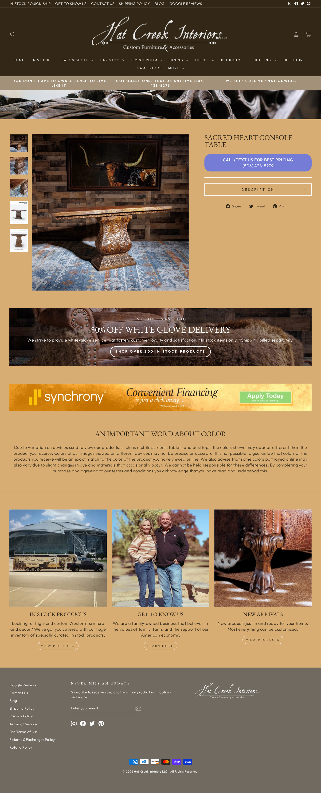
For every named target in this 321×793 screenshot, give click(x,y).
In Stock (41, 60)
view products (263, 639)
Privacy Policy (21, 716)
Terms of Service (23, 724)
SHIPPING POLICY (134, 3)
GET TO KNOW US (70, 3)
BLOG (160, 3)
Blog (13, 700)
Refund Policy (20, 747)
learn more (160, 646)
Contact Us (18, 693)
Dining (177, 60)
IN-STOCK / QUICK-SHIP (30, 3)
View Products (58, 646)
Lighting (263, 60)
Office (203, 60)
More (174, 68)
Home (19, 60)
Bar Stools (112, 60)
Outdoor (293, 60)
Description (258, 189)
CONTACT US (102, 3)
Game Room (149, 68)
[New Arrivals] (263, 558)
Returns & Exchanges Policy (32, 739)
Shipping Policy (22, 708)
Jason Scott (76, 60)
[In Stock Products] (58, 558)
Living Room (145, 60)
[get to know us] (160, 558)
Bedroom (231, 60)
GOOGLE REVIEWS (185, 3)
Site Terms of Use (23, 732)
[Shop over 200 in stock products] (160, 337)
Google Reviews (22, 685)
